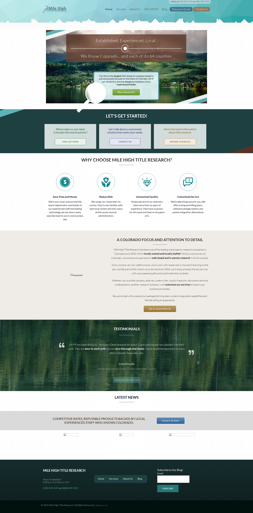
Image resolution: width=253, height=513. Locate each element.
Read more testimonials (126, 371)
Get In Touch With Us (160, 309)
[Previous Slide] (55, 362)
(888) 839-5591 (202, 1)
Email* (160, 473)
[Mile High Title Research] (54, 8)
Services (121, 9)
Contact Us (201, 9)
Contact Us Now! (171, 420)
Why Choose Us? (126, 92)
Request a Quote (181, 9)
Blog (164, 9)
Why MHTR (151, 9)
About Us (135, 9)
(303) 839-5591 (186, 1)
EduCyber (104, 505)
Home (108, 9)
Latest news (127, 397)
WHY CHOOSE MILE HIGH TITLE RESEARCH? (126, 159)
